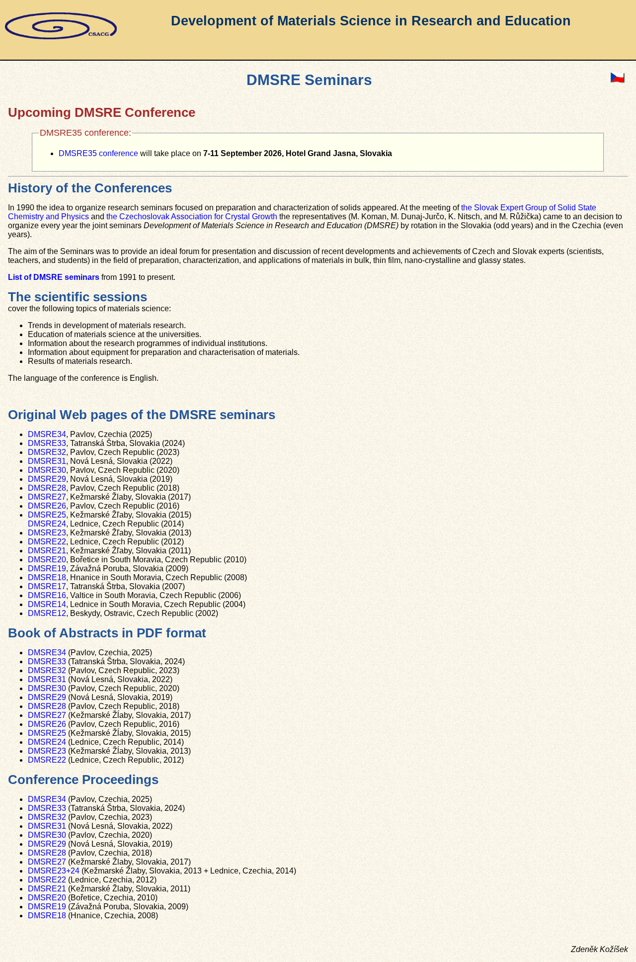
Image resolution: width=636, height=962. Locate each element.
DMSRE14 (47, 604)
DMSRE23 (47, 532)
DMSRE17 (47, 586)
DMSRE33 (47, 443)
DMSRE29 (47, 479)
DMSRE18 (47, 577)
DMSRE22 (47, 541)
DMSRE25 (47, 515)
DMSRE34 (47, 434)
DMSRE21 (47, 550)
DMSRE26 (47, 506)
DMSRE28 (47, 488)
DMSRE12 (47, 613)
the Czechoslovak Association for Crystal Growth (191, 216)
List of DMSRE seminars (53, 277)
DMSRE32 (47, 452)
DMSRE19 (47, 568)
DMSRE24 (47, 524)
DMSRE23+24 (54, 871)
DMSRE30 (47, 470)
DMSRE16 (47, 595)
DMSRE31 (47, 461)
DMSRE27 (47, 497)
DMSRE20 (47, 559)
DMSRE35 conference (98, 153)
